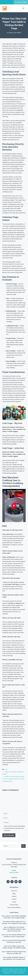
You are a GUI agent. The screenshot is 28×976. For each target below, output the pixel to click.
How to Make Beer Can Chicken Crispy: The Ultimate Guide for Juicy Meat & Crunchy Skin (14, 929)
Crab (5, 769)
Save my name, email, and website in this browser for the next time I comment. (14, 828)
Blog (14, 893)
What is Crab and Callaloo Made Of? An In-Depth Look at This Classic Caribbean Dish (13, 779)
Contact (14, 899)
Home (14, 902)
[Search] (23, 846)
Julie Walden (17, 32)
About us (14, 891)
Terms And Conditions (14, 907)
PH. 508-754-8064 (20, 2)
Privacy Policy (14, 904)
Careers (14, 896)
